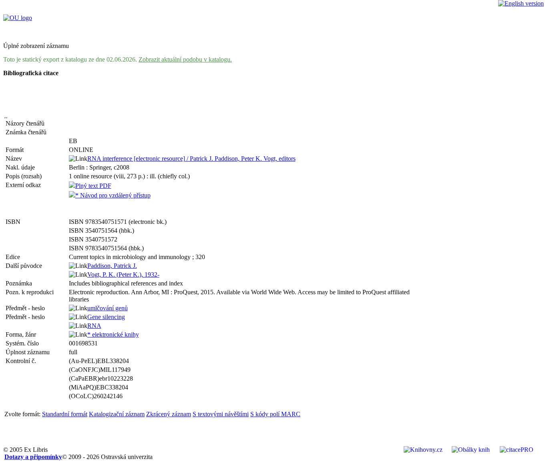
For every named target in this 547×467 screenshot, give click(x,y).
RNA (94, 325)
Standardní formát (64, 414)
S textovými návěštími (221, 414)
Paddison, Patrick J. (112, 265)
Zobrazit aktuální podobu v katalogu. (185, 59)
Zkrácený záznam (168, 414)
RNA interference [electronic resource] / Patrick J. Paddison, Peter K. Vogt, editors (191, 158)
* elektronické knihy (113, 334)
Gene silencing (106, 316)
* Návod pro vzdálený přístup (113, 195)
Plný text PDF (93, 185)
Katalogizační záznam (117, 414)
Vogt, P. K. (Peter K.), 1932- (123, 274)
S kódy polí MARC (275, 414)
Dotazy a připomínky (33, 456)
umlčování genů (107, 308)
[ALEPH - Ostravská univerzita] (17, 17)
